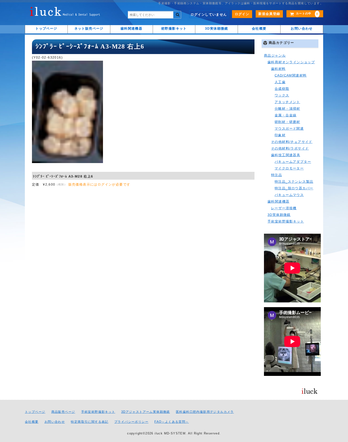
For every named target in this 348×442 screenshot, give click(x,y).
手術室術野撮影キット (286, 221)
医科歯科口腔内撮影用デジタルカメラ (205, 412)
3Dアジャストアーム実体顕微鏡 (145, 412)
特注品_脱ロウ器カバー (294, 188)
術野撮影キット (174, 28)
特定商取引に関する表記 (89, 422)
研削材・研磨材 (287, 122)
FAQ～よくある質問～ (171, 422)
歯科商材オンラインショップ (291, 62)
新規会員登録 (269, 14)
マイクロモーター (289, 168)
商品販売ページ (63, 412)
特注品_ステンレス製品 (294, 181)
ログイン (242, 14)
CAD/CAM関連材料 (291, 75)
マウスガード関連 (289, 128)
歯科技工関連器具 (285, 155)
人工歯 (280, 82)
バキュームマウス (289, 195)
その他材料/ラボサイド (290, 148)
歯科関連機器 (131, 28)
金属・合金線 (285, 115)
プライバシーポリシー (131, 422)
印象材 (280, 135)
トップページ (46, 28)
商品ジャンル (275, 55)
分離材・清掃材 (287, 108)
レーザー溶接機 (284, 208)
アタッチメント (287, 102)
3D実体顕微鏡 (216, 28)
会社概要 (259, 28)
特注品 (276, 175)
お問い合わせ (301, 28)
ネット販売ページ (88, 28)
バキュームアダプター (293, 162)
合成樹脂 (282, 89)
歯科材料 (278, 69)
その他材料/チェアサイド (291, 142)
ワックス (282, 95)
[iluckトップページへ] (65, 13)
